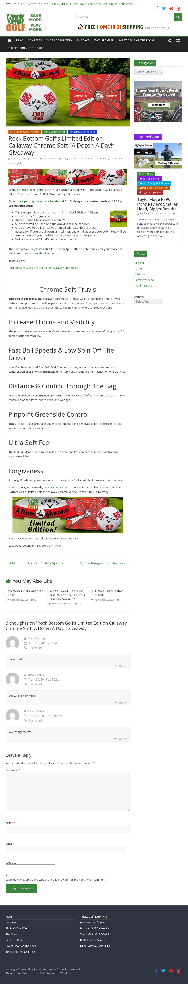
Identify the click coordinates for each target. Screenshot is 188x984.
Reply (123, 666)
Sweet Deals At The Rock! (136, 40)
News (20, 40)
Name (10, 822)
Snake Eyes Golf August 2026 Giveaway (73, 3)
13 (35, 599)
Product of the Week (149, 178)
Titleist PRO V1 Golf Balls (26, 48)
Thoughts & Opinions (150, 192)
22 (79, 603)
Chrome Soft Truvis (89, 158)
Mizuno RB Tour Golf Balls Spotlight (36, 563)
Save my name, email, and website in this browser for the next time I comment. (56, 879)
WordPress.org (143, 285)
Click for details (157, 28)
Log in (138, 268)
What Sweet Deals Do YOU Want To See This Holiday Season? (67, 595)
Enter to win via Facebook (30, 253)
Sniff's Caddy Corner (54, 131)
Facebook (32, 239)
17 (121, 599)
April (64, 158)
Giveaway (115, 158)
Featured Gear (103, 40)
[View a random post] (178, 40)
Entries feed (141, 274)
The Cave (83, 40)
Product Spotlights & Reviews (154, 183)
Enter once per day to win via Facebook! (36, 201)
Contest (104, 158)
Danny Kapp (164, 213)
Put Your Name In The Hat (64, 487)
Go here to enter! (66, 239)
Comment (13, 770)
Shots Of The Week (59, 40)
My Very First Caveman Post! (26, 593)
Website (11, 862)
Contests (35, 40)
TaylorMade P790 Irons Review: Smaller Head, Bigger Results (157, 204)
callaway (73, 158)
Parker (33, 158)
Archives (139, 296)
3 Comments (50, 158)
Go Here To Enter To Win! (61, 538)
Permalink (36, 648)
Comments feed (144, 280)
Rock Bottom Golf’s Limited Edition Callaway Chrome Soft (44, 267)
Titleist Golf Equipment (93, 916)
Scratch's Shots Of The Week (24, 131)
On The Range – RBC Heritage (104, 563)
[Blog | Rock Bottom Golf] (10, 40)
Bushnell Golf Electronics (94, 928)
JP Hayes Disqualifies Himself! (107, 593)
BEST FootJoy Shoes (92, 940)
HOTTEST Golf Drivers (93, 922)
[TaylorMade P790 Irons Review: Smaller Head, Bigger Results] (158, 145)
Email (10, 843)
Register (139, 262)
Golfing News (146, 174)
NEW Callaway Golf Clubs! (95, 946)
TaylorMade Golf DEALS (94, 934)
